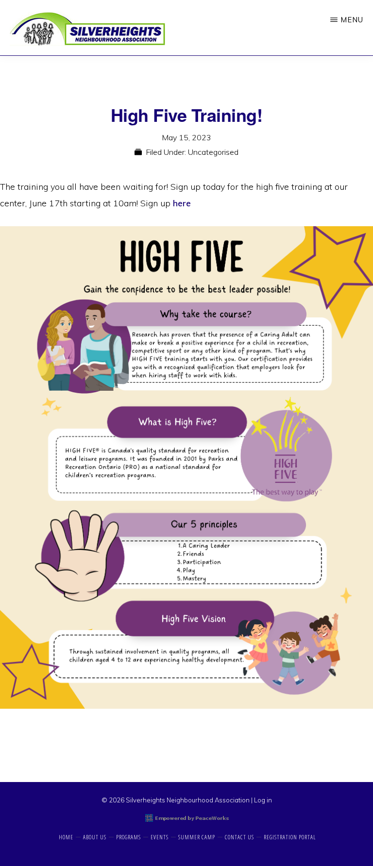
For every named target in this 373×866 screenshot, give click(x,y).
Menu (351, 19)
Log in (263, 800)
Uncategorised (213, 152)
